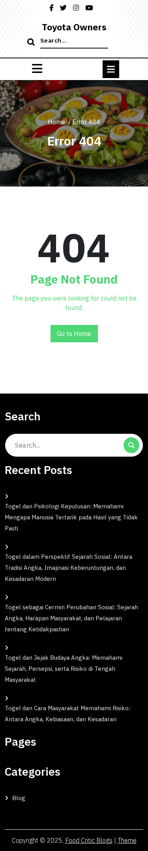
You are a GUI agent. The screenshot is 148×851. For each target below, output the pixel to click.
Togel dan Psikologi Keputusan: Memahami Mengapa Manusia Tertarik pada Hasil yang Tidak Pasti (71, 517)
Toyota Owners (74, 27)
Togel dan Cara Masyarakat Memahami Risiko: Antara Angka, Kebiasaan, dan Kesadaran (67, 713)
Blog (18, 798)
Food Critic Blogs (88, 840)
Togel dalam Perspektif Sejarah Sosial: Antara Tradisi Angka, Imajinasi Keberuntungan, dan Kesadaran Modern (68, 567)
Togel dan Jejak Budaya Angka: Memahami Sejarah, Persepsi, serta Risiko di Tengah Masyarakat (63, 668)
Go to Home (74, 334)
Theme (127, 840)
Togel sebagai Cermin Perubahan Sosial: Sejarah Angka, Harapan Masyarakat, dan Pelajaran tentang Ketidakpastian (71, 618)
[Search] (32, 43)
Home (56, 122)
